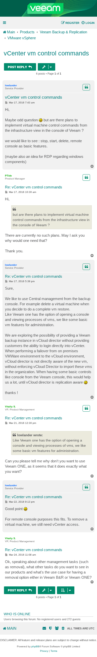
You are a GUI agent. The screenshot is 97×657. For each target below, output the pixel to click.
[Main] (48, 8)
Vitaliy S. (10, 406)
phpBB (35, 646)
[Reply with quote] (86, 87)
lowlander (11, 85)
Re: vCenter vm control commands (33, 187)
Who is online (17, 614)
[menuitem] (88, 23)
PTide (8, 175)
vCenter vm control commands (46, 53)
